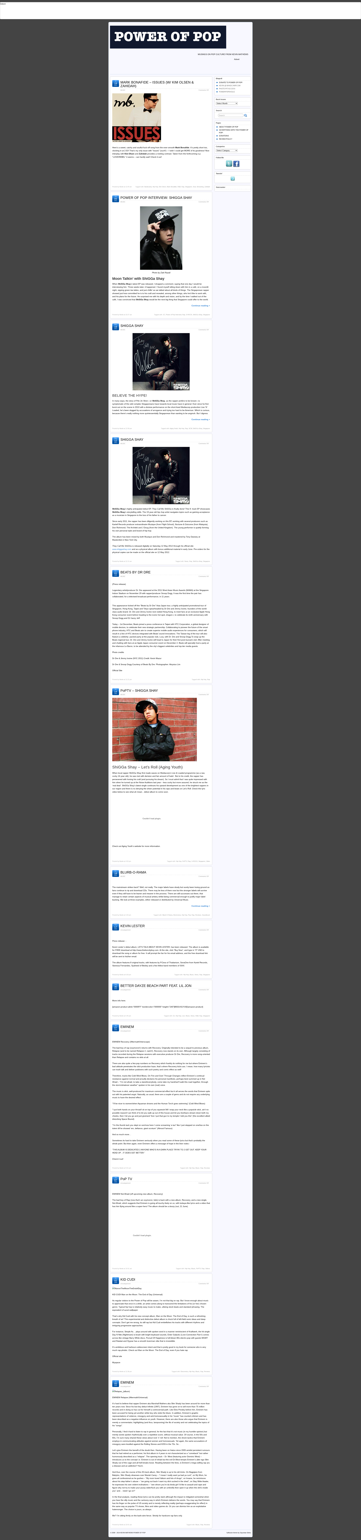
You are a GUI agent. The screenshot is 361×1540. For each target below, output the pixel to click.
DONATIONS (224, 136)
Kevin (121, 187)
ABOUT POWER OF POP (228, 127)
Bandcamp (148, 187)
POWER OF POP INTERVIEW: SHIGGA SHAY (156, 198)
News (186, 561)
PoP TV (126, 1179)
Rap (182, 187)
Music (192, 974)
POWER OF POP (139, 1533)
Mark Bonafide (172, 187)
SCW (190, 428)
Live (183, 1016)
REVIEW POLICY (225, 139)
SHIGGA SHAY (131, 326)
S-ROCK (189, 314)
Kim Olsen (162, 187)
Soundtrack (206, 915)
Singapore (188, 187)
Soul (194, 187)
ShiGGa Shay (197, 314)
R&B (179, 187)
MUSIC (122, 90)
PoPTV (184, 861)
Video (208, 861)
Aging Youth (174, 428)
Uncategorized (125, 930)
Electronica (177, 915)
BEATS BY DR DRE (135, 572)
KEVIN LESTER (132, 926)
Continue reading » (200, 305)
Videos (207, 1268)
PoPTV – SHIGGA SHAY (139, 690)
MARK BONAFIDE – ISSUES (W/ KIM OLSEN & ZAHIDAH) (157, 84)
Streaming (200, 187)
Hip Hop (155, 187)
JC (164, 314)
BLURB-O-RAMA (133, 872)
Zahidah (207, 187)
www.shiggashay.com (121, 549)
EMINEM (127, 1027)
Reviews (198, 915)
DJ (174, 1016)
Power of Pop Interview (173, 314)
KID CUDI (127, 1279)
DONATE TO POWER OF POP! (230, 82)
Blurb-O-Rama (167, 915)
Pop (189, 915)
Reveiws (207, 1168)
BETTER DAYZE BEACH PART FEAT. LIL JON (155, 986)
